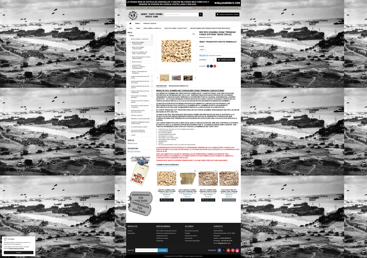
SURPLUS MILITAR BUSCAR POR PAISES (140, 77)
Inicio (130, 32)
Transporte (159, 241)
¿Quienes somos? (162, 236)
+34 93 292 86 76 (141, 8)
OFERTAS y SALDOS (149, 23)
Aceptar (18, 252)
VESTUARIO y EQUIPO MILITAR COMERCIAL (139, 106)
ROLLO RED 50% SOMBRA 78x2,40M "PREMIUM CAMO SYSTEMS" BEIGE (187, 191)
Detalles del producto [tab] (178, 86)
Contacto (218, 226)
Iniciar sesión (221, 8)
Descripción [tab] (161, 86)
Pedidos (187, 233)
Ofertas (130, 231)
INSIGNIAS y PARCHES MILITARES (140, 119)
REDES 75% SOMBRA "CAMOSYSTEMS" (138, 48)
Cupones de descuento (192, 241)
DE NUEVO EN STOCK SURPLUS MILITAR (140, 101)
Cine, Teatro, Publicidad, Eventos (166, 231)
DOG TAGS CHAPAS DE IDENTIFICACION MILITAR (138, 131)
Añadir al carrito (225, 60)
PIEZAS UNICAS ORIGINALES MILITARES (139, 96)
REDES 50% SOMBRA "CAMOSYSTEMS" (138, 43)
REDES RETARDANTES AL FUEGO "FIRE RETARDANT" (141, 57)
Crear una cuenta (232, 8)
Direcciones (188, 238)
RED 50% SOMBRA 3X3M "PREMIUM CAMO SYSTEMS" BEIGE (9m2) (167, 191)
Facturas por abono (191, 236)
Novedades (131, 233)
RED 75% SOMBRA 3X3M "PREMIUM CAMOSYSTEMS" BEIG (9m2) (208, 191)
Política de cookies (162, 238)
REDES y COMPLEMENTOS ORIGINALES (139, 72)
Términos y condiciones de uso (166, 233)
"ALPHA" (133, 135)
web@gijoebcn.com (159, 8)
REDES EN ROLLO (137, 62)
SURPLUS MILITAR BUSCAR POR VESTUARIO (140, 82)
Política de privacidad (16, 248)
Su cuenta (189, 226)
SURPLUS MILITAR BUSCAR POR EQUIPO (140, 87)
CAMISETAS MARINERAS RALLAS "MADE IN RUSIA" (140, 123)
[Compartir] (208, 66)
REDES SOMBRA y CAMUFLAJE (140, 39)
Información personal (191, 231)
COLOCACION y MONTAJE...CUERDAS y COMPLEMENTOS (138, 66)
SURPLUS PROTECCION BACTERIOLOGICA (138, 111)
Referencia (203, 37)
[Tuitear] (211, 66)
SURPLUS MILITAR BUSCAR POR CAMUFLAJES (140, 92)
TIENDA (137, 23)
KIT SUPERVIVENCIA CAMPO (139, 127)
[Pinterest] (214, 66)
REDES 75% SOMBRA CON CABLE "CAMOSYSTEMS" (139, 53)
